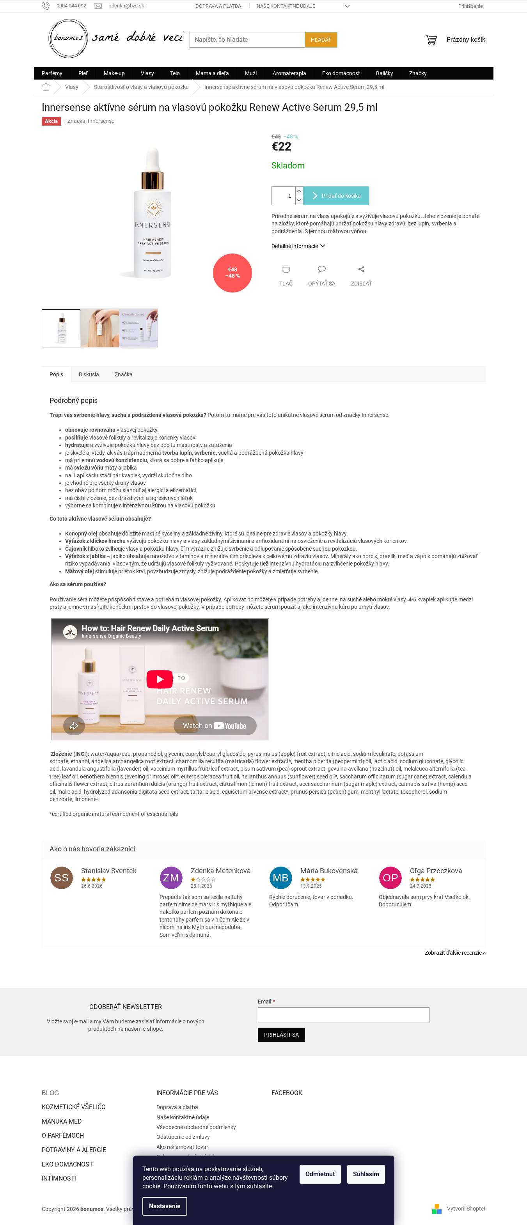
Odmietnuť (320, 1174)
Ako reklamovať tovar (182, 1147)
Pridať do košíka (341, 196)
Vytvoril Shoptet (466, 1208)
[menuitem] (52, 73)
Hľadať (321, 40)
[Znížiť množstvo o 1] (299, 200)
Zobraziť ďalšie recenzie (453, 953)
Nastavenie (165, 1206)
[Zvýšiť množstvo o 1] (299, 191)
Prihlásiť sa (281, 1035)
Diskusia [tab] (89, 374)
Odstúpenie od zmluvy (183, 1137)
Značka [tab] (124, 374)
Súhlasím (366, 1174)
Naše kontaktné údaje (286, 6)
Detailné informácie (294, 246)
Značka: (90, 121)
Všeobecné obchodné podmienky (196, 1127)
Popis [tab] (56, 374)
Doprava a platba (218, 6)
